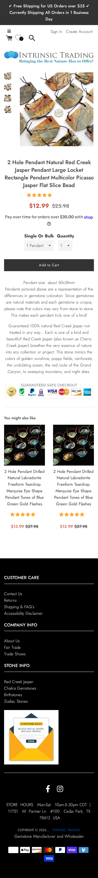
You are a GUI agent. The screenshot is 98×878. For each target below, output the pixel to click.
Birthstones (13, 695)
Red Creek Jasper (18, 682)
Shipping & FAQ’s (19, 607)
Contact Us (13, 594)
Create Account (79, 32)
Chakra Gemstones (20, 688)
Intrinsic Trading (66, 830)
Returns (10, 600)
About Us (12, 641)
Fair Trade (12, 647)
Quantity (65, 236)
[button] (40, 195)
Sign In (56, 32)
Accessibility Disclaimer (23, 613)
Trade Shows (15, 654)
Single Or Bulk (39, 236)
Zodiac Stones (16, 701)
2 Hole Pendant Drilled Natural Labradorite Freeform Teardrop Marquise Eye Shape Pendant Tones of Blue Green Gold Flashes (24, 488)
